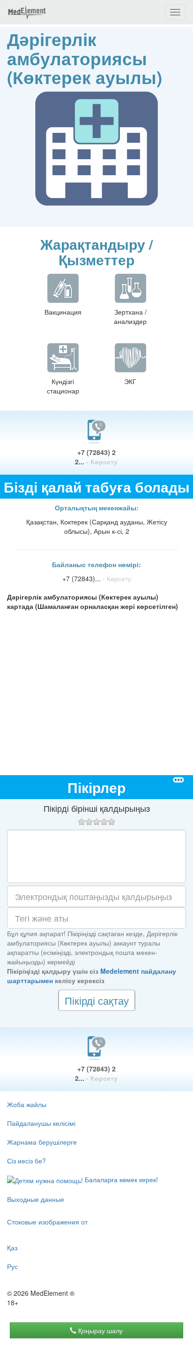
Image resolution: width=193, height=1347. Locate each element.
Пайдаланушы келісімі (41, 1123)
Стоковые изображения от (47, 1221)
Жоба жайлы (26, 1104)
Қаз (12, 1247)
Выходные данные (35, 1199)
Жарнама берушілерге (42, 1142)
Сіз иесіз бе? (26, 1160)
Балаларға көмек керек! (120, 1179)
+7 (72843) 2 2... (96, 456)
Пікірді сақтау (97, 1000)
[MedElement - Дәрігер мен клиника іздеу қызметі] (26, 12)
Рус (12, 1266)
